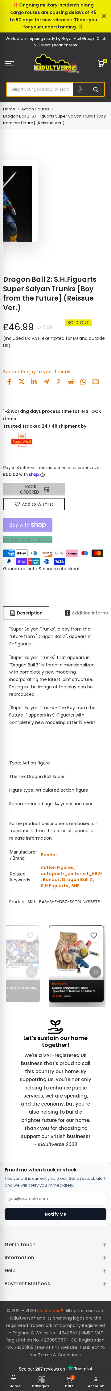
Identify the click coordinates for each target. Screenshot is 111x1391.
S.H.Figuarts (54, 886)
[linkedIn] (34, 381)
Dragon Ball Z (77, 879)
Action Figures (35, 109)
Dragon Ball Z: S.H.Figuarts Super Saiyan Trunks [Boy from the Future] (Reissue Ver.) (54, 119)
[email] (95, 381)
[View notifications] (13, 1377)
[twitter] (21, 381)
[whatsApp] (83, 381)
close (104, 16)
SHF (75, 886)
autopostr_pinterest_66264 (73, 874)
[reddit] (71, 381)
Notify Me (55, 1214)
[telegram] (46, 381)
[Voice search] (80, 89)
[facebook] (9, 381)
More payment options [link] (27, 539)
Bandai (51, 879)
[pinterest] (58, 381)
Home (9, 109)
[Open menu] (16, 63)
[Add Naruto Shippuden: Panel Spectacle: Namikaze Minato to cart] (92, 972)
